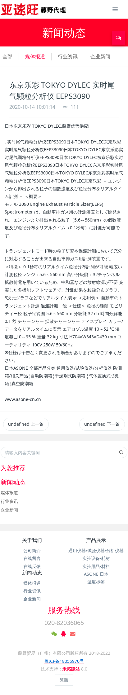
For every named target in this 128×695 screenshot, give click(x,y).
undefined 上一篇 (26, 424)
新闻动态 (32, 572)
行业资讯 (68, 56)
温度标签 (96, 582)
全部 (7, 56)
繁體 (64, 680)
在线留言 (32, 558)
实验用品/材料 (96, 566)
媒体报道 (35, 56)
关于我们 (32, 540)
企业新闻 (100, 56)
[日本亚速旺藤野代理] (33, 9)
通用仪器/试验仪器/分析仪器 (96, 550)
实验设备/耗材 (96, 558)
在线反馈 (32, 566)
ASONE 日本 (96, 574)
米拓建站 (71, 669)
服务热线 (64, 609)
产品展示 (96, 540)
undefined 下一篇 (102, 424)
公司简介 (32, 550)
